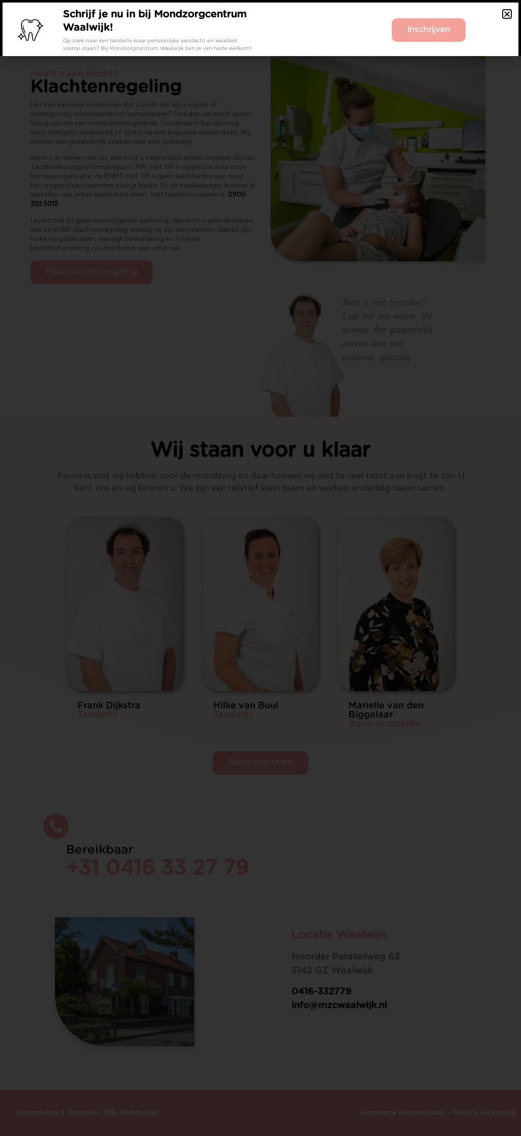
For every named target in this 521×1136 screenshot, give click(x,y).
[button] (507, 14)
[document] (260, 568)
